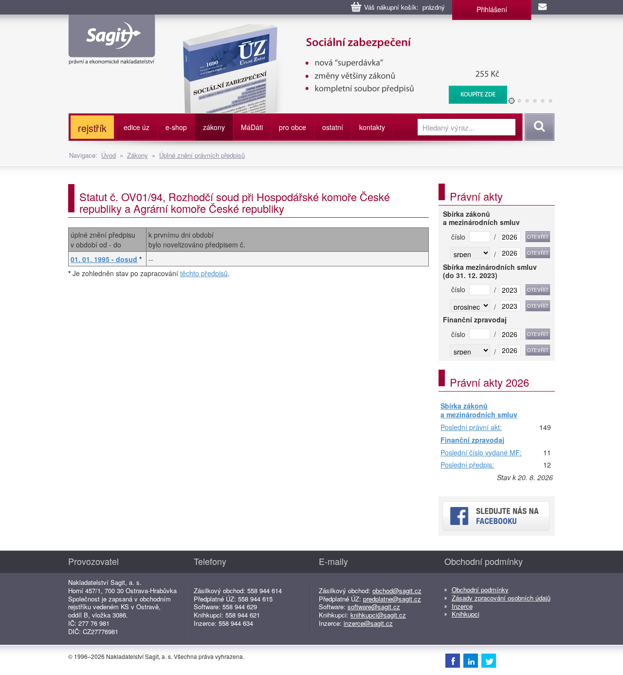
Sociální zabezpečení (339, 29)
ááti (252, 127)
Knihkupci (465, 614)
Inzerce (462, 606)
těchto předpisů (204, 273)
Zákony (137, 155)
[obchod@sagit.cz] (543, 7)
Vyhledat (538, 127)
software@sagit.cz (374, 606)
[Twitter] (488, 660)
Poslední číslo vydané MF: (481, 453)
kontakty (372, 127)
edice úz (136, 127)
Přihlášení (491, 9)
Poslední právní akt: (471, 427)
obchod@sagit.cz (396, 590)
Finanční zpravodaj (472, 440)
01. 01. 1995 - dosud (104, 259)
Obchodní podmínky (480, 589)
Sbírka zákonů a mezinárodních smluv (478, 410)
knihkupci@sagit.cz (378, 614)
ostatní (332, 127)
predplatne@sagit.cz (392, 598)
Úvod (108, 155)
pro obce (292, 127)
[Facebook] (452, 660)
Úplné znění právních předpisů (202, 155)
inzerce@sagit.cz (368, 623)
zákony (214, 127)
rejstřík (92, 128)
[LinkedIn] (470, 660)
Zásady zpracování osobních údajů (501, 597)
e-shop (176, 127)
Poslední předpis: (467, 465)
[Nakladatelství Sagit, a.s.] (111, 56)
